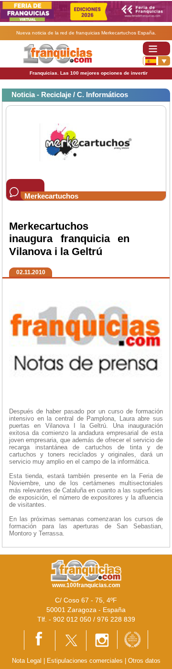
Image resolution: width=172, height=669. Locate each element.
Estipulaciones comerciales (86, 660)
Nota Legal (27, 660)
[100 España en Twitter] (70, 640)
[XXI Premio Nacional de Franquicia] (132, 639)
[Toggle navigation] (156, 49)
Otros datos (144, 660)
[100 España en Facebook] (39, 639)
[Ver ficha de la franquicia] (86, 141)
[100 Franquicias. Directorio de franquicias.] (58, 53)
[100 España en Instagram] (101, 640)
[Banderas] (156, 61)
